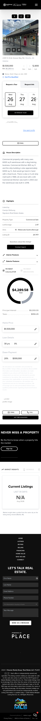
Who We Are (20, 557)
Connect (20, 560)
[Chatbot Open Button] (35, 715)
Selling (20, 548)
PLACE (37, 670)
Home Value (20, 554)
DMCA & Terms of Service (22, 718)
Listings (20, 541)
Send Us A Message (20, 623)
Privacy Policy (8, 718)
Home (20, 538)
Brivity (19, 715)
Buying (20, 544)
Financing (20, 551)
